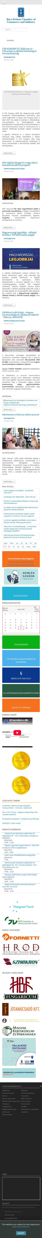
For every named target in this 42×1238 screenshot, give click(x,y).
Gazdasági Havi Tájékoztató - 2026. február (20, 497)
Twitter (9, 34)
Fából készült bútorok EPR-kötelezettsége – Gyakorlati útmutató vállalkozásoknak (20, 536)
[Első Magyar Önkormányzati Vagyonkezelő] (21, 1021)
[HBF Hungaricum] (21, 989)
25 (22, 543)
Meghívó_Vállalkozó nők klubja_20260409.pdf (20, 405)
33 (23, 547)
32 (18, 547)
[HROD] (21, 950)
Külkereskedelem (26, 1098)
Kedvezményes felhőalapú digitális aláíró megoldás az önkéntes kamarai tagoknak (19, 515)
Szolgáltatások (6, 1107)
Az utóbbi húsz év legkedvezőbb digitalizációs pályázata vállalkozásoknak (21, 508)
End (34, 547)
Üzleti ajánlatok (26, 1101)
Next (28, 547)
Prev (11, 543)
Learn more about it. (21, 1226)
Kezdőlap (24, 1107)
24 (17, 543)
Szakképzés (6, 1104)
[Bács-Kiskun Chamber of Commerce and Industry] (21, 10)
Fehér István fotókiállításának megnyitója (20, 855)
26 (26, 543)
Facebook (4, 34)
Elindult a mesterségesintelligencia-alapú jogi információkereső (21, 502)
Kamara (4, 1096)
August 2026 (21, 609)
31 (14, 547)
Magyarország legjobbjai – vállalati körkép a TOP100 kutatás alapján (19, 233)
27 (31, 543)
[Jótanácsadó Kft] (21, 1010)
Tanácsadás (25, 1096)
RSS (17, 34)
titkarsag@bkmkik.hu (10, 1218)
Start (5, 543)
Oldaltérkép (6, 1090)
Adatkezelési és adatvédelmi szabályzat (30, 1110)
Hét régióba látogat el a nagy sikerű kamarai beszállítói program (19, 164)
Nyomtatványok (7, 1115)
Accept (21, 1233)
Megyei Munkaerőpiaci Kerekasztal (9, 1110)
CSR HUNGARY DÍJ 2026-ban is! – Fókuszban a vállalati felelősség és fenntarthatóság (19, 51)
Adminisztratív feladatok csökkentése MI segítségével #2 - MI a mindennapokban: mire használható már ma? (19, 865)
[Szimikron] (21, 963)
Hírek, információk (8, 1093)
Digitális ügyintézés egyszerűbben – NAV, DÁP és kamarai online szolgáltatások (20, 846)
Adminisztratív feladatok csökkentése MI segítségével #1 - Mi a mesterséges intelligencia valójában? (20, 835)
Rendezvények (25, 1104)
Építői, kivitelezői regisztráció (11, 1101)
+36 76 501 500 (9, 1215)
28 (35, 543)
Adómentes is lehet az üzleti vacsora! (20, 414)
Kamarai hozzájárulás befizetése (21, 562)
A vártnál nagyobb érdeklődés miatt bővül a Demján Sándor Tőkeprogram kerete (20, 521)
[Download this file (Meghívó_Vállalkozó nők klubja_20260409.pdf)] (21, 401)
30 (9, 547)
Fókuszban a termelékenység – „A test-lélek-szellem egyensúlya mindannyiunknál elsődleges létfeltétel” (20, 528)
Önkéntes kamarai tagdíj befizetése (21, 565)
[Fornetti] (21, 938)
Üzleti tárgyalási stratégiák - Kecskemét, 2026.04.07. (18, 491)
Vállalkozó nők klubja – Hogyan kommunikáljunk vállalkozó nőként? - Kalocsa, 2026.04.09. (20, 315)
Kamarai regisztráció (8, 1098)
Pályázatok (24, 1090)
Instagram (13, 34)
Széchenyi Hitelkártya (27, 1093)
